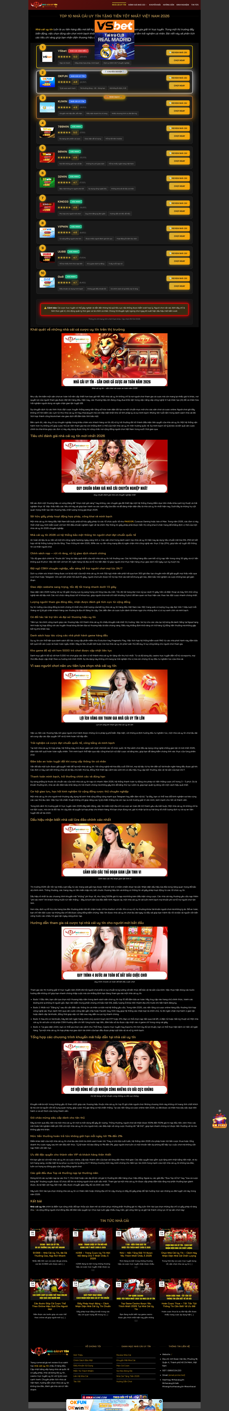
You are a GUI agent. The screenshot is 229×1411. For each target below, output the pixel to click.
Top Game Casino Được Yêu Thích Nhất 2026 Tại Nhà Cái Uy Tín (136, 1306)
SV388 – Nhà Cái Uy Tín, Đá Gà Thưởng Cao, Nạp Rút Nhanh (50, 1254)
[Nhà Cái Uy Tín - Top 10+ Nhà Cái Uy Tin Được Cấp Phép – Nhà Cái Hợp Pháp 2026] (46, 5)
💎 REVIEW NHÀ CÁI (178, 52)
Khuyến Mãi (155, 5)
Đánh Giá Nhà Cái (136, 5)
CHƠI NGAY (179, 60)
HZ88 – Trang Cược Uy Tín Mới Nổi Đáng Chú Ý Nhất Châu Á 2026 (93, 1255)
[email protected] (177, 1375)
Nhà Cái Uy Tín (119, 5)
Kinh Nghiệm (183, 5)
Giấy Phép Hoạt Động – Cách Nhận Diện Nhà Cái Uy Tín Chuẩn (93, 1305)
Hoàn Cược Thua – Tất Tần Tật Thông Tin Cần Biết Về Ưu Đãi (179, 1305)
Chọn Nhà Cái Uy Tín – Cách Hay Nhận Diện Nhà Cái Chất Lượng (179, 1254)
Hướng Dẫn (168, 5)
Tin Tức (195, 5)
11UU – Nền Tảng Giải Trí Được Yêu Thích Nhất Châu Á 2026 (136, 1254)
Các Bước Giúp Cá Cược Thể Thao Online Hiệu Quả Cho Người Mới (50, 1306)
